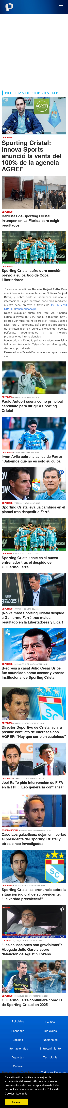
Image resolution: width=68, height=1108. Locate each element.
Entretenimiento (50, 1048)
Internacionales (18, 1048)
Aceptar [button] (16, 1102)
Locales (18, 1039)
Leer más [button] (21, 1093)
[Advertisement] (34, 55)
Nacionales (50, 1039)
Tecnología (50, 1057)
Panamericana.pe (25, 309)
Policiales (18, 1021)
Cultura (18, 1066)
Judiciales (50, 1031)
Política (50, 1022)
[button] (61, 7)
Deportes (18, 1057)
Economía (17, 1031)
